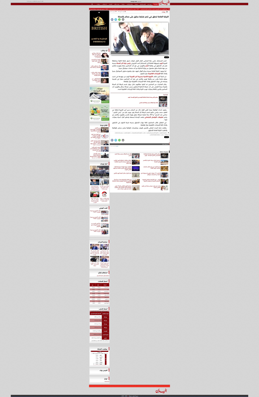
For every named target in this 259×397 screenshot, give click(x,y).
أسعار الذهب (103, 308)
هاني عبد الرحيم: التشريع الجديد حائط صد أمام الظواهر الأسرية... (160, 9)
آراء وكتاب (104, 50)
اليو (161, 62)
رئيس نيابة (127, 62)
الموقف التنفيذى (127, 132)
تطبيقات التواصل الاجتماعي (154, 116)
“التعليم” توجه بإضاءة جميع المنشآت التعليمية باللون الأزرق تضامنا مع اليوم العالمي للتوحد (122, 168)
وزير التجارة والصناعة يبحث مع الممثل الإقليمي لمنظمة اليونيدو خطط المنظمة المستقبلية (121, 181)
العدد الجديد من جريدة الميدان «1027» (95, 211)
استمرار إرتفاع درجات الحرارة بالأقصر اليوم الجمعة (151, 161)
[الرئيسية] (156, 4)
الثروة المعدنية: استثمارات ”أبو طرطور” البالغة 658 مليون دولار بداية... (97, 9)
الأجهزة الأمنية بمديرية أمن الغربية (141, 76)
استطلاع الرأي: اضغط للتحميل (103, 275)
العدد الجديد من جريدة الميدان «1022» (95, 217)
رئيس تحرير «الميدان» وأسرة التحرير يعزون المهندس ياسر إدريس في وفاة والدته (104, 264)
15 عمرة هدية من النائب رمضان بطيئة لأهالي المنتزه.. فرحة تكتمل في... (104, 252)
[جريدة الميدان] (99, 28)
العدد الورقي (103, 208)
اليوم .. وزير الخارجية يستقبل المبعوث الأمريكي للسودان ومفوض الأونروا (151, 180)
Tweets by (106, 381)
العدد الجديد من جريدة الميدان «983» (95, 230)
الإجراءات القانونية (154, 73)
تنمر (146, 65)
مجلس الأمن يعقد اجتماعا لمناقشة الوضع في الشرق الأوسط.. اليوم (143, 97)
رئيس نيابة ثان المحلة (118, 132)
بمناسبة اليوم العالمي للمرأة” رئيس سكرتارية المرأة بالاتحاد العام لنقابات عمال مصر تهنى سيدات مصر (123, 187)
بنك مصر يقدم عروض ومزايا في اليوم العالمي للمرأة (151, 186)
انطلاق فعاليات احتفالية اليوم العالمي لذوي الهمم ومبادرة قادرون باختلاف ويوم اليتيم (122, 161)
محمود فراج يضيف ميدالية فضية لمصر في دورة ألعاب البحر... (129, 9)
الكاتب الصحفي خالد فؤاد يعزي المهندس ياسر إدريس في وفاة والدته (94, 252)
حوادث (163, 12)
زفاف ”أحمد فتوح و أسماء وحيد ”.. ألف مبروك (95, 264)
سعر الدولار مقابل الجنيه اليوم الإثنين (122, 173)
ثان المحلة (119, 62)
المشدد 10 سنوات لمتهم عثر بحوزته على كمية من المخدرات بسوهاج (150, 173)
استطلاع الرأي (102, 272)
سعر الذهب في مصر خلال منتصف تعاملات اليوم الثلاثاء (151, 167)
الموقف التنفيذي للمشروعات (137, 132)
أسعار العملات (102, 281)
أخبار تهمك (103, 163)
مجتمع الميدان (102, 241)
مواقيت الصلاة (102, 349)
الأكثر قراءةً (103, 125)
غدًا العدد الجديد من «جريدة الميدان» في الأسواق (95, 225)
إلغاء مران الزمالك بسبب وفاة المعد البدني (148, 102)
